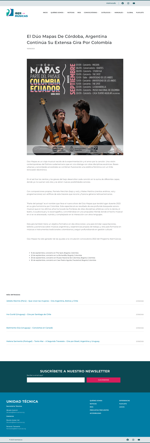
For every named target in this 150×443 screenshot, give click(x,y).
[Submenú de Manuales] (123, 12)
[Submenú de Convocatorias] (97, 12)
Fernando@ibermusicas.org (16, 429)
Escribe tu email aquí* (35, 375)
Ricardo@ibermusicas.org (15, 422)
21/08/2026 (140, 301)
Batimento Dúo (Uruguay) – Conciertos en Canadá (29, 328)
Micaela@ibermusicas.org (15, 412)
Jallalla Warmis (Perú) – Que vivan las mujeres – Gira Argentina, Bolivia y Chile (42, 301)
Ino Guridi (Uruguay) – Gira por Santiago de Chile (28, 314)
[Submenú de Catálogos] (111, 12)
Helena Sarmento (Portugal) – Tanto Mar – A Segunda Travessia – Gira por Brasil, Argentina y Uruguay (52, 341)
